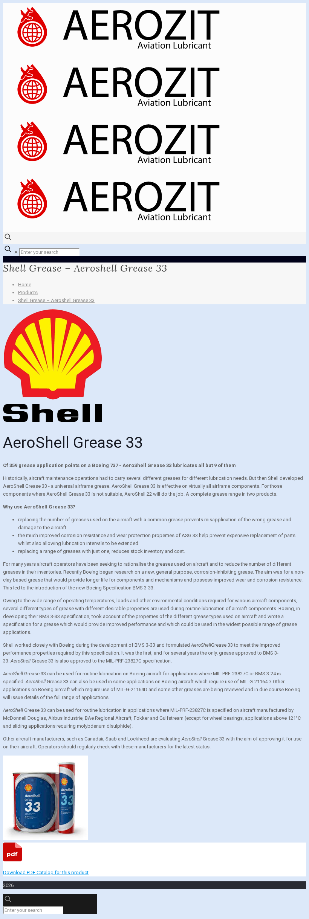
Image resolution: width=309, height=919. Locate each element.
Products (28, 292)
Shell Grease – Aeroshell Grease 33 (56, 300)
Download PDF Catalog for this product (46, 872)
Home (24, 284)
